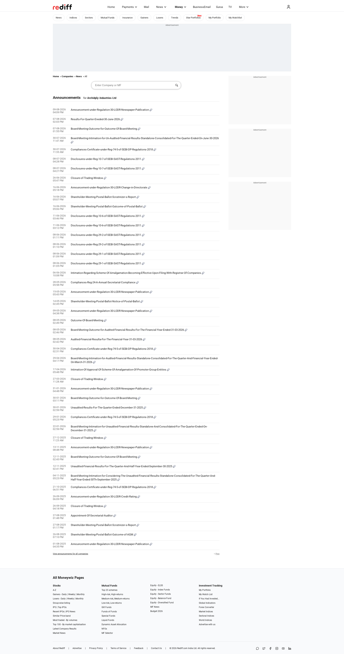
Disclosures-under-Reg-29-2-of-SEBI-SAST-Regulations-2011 (106, 235)
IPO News (70, 611)
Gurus (219, 7)
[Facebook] (270, 648)
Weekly (71, 594)
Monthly (81, 594)
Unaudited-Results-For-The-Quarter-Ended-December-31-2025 (107, 407)
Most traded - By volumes (65, 620)
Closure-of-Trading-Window (87, 178)
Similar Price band (62, 616)
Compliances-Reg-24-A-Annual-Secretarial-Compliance (103, 282)
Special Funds (108, 616)
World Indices (205, 620)
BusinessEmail (202, 7)
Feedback (138, 648)
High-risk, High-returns (112, 594)
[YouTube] (283, 648)
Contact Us (156, 648)
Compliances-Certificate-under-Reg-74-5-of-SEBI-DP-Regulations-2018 (112, 149)
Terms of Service (118, 648)
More (242, 7)
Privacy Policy (96, 648)
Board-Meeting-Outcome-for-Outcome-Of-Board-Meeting (104, 128)
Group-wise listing (61, 603)
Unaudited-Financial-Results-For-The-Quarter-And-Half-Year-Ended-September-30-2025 (122, 466)
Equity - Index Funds (160, 589)
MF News (154, 607)
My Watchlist (235, 17)
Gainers (144, 17)
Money (179, 7)
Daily (64, 594)
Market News (59, 633)
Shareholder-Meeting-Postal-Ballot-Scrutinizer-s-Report (104, 197)
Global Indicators (207, 603)
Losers (159, 17)
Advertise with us (207, 624)
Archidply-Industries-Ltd (101, 98)
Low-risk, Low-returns (112, 603)
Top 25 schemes (109, 590)
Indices (73, 17)
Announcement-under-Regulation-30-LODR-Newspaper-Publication (110, 109)
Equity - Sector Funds (160, 594)
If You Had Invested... (209, 598)
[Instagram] (276, 648)
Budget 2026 (156, 611)
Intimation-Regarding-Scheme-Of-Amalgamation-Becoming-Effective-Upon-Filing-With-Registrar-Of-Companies (136, 273)
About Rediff (59, 648)
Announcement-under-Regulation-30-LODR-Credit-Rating (104, 496)
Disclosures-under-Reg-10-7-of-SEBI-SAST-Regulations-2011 (106, 159)
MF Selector (107, 633)
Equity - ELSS (156, 585)
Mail (146, 7)
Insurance (127, 17)
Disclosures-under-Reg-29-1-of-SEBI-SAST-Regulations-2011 (106, 254)
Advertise (77, 648)
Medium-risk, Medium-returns (116, 598)
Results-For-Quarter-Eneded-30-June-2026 (96, 119)
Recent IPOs (58, 611)
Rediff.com (182, 648)
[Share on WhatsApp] (257, 648)
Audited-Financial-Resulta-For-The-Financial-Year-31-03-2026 (107, 339)
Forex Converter (206, 607)
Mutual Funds (107, 17)
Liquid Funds (108, 620)
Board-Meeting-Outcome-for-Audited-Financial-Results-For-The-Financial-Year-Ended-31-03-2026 (128, 329)
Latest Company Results (64, 628)
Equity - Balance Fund (160, 598)
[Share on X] (263, 648)
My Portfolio (215, 17)
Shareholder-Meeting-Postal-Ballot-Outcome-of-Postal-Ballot (107, 206)
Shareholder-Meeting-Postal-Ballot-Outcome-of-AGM (102, 534)
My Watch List (205, 594)
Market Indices (206, 611)
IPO (54, 607)
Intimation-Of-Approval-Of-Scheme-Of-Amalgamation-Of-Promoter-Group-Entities (119, 369)
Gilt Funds (106, 607)
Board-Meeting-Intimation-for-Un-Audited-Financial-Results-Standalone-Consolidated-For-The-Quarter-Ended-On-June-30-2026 (145, 138)
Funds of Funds (109, 611)
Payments (128, 7)
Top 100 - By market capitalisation (69, 624)
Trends (174, 17)
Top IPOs (62, 607)
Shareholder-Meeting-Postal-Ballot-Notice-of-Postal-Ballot (105, 301)
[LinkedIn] (289, 648)
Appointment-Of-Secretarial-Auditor (92, 515)
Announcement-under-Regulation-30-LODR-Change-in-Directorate (109, 187)
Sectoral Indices (206, 616)
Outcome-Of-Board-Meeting (87, 320)
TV (230, 7)
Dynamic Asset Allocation (114, 624)
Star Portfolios (193, 17)
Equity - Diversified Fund (162, 602)
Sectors (89, 17)
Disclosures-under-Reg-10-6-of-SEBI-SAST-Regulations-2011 (106, 216)
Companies (67, 76)
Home (111, 7)
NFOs (104, 628)
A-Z (54, 590)
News (159, 7)
